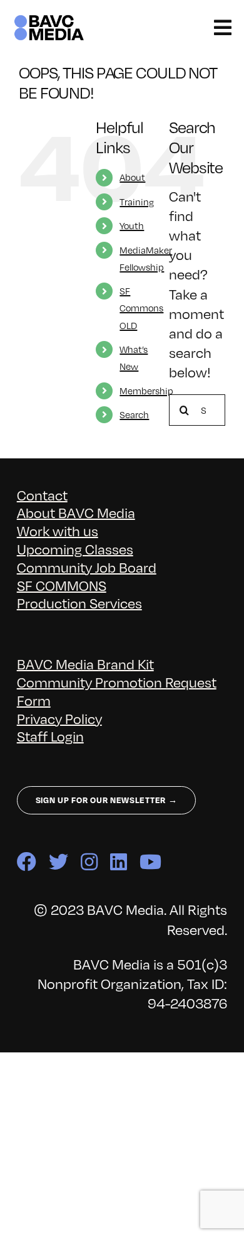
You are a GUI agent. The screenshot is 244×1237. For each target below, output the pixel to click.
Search (134, 414)
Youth (131, 225)
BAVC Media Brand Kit (85, 663)
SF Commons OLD (141, 307)
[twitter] (58, 862)
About (132, 177)
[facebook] (26, 862)
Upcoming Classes (75, 548)
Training (136, 201)
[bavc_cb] (49, 20)
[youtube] (150, 862)
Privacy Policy (59, 718)
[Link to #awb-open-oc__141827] (222, 28)
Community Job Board (86, 566)
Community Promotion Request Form (116, 691)
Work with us (57, 530)
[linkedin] (118, 862)
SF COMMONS (61, 585)
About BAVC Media (76, 512)
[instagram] (89, 862)
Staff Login (50, 735)
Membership (146, 390)
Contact (42, 494)
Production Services (79, 602)
